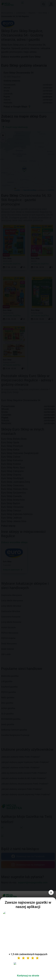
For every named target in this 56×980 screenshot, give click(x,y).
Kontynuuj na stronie (28, 975)
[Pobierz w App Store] (28, 967)
